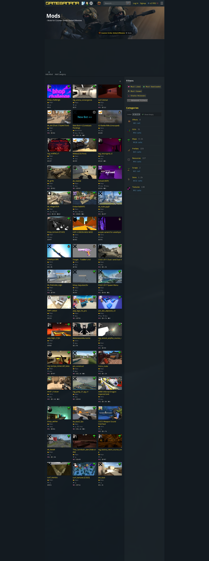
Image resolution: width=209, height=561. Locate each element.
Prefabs (135, 148)
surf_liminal (103, 100)
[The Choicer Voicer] (83, 3)
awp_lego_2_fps (53, 338)
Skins (102, 128)
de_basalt (51, 449)
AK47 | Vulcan (53, 392)
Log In (135, 3)
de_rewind (77, 181)
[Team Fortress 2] (99, 3)
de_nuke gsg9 (104, 206)
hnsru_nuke (103, 366)
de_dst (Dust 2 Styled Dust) (58, 125)
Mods (130, 33)
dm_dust (101, 477)
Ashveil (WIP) (103, 181)
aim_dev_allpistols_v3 (106, 310)
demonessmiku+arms (81, 338)
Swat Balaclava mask (55, 505)
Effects (135, 119)
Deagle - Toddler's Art (82, 259)
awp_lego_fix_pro (80, 310)
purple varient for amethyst (109, 232)
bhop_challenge (53, 100)
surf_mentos (52, 477)
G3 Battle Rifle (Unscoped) (108, 125)
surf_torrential (53, 536)
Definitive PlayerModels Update (107, 506)
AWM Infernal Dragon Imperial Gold (107, 393)
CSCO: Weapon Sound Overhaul (107, 422)
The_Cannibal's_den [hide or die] (84, 450)
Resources (78, 130)
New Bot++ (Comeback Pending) (82, 126)
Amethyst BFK (53, 259)
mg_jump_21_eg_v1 (80, 392)
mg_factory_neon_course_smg (110, 450)
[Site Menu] (161, 3)
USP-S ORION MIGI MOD (83, 232)
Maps (51, 102)
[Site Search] (128, 3)
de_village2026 (53, 206)
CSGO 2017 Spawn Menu (108, 285)
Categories (132, 107)
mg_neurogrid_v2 (105, 153)
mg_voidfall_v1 (53, 153)
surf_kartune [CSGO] (81, 477)
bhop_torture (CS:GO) (56, 232)
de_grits (50, 181)
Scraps (135, 168)
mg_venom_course (80, 505)
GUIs (134, 129)
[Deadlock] (91, 3)
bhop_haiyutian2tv (80, 285)
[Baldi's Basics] (87, 3)
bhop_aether (52, 421)
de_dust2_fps (78, 421)
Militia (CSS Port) (79, 153)
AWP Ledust (52, 310)
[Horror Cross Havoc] (95, 3)
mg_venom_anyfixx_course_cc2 (109, 339)
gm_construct (78, 366)
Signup (143, 3)
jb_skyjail (101, 536)
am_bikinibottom (80, 536)
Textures (136, 187)
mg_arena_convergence (82, 100)
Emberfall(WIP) (79, 206)
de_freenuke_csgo (54, 285)
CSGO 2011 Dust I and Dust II (110, 259)
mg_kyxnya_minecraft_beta (58, 366)
